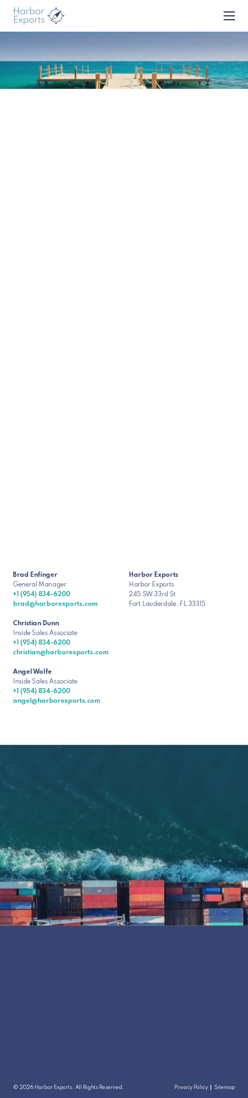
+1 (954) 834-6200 (41, 594)
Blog (89, 1069)
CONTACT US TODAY (181, 807)
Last (26, 289)
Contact (94, 1079)
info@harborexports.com (44, 1040)
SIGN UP (183, 1078)
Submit (30, 541)
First (26, 262)
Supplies (94, 1040)
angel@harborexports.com (56, 701)
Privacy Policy (191, 1087)
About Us (95, 1030)
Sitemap (224, 1087)
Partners (94, 1049)
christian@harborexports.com (60, 652)
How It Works (101, 1059)
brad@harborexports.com (55, 604)
